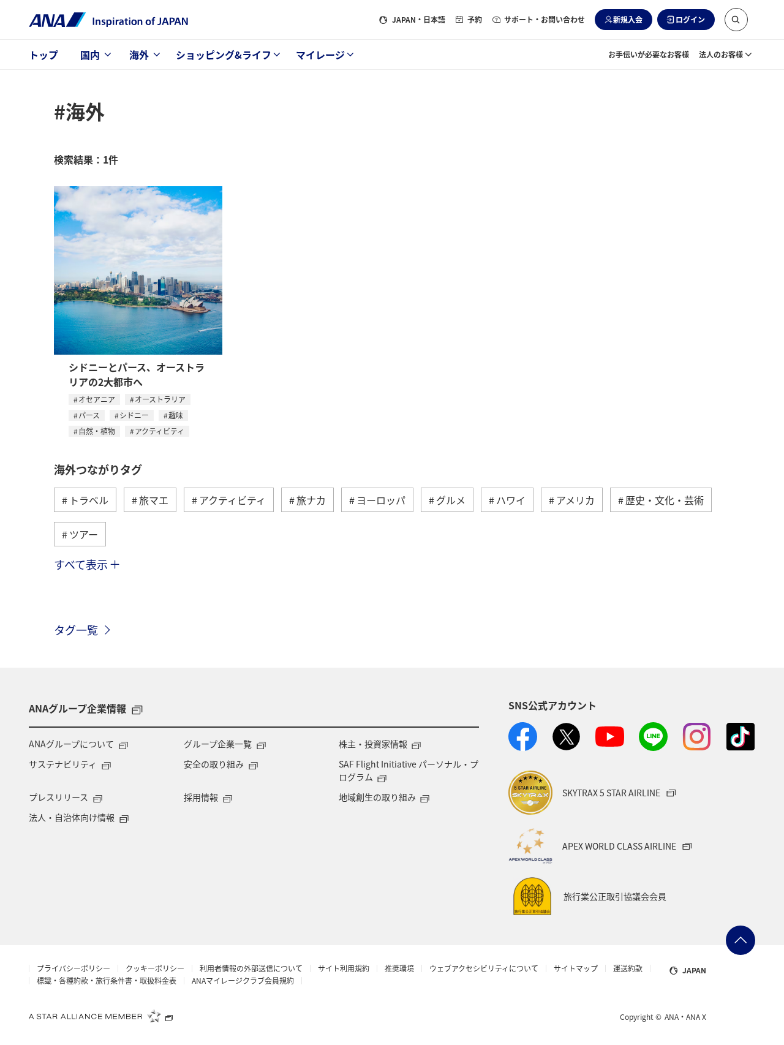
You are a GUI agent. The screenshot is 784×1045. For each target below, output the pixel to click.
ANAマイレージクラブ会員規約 (243, 980)
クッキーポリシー (155, 968)
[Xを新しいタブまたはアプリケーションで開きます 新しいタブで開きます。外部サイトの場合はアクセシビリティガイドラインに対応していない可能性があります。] (566, 736)
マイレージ (320, 54)
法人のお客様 (721, 54)
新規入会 (628, 19)
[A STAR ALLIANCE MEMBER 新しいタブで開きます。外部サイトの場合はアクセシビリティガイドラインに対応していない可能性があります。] (101, 1015)
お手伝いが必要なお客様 (648, 54)
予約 (474, 19)
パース (89, 415)
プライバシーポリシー (73, 968)
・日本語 (418, 19)
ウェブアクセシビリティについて (483, 968)
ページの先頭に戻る (740, 940)
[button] (736, 19)
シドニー (134, 415)
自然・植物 (96, 431)
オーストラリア (160, 399)
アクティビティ (159, 431)
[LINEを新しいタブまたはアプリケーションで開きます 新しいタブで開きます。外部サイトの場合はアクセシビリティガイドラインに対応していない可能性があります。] (653, 736)
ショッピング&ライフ (223, 54)
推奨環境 (399, 968)
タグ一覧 (76, 630)
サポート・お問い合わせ (544, 19)
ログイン (690, 19)
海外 (139, 54)
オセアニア (96, 399)
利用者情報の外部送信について (251, 968)
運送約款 (628, 968)
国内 (90, 54)
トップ (43, 54)
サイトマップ (576, 968)
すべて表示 (81, 564)
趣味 (175, 415)
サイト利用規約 (343, 968)
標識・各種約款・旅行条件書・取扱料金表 (106, 980)
